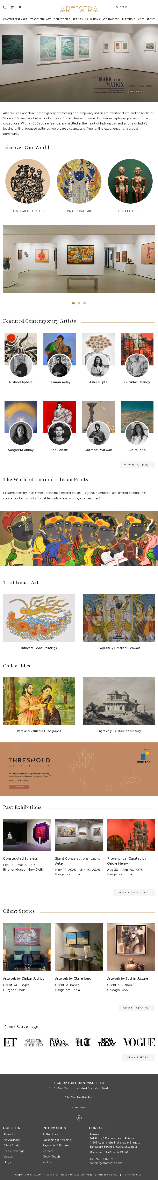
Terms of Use (132, 1174)
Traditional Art (40, 19)
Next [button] (155, 265)
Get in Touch (51, 1156)
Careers (48, 1151)
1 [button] (73, 303)
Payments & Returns (56, 1145)
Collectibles (62, 19)
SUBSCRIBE (79, 1107)
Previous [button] (3, 265)
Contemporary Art (15, 19)
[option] (79, 63)
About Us (9, 1134)
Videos (8, 1156)
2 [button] (79, 303)
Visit (141, 19)
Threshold (128, 19)
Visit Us (47, 1162)
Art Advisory (110, 19)
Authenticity (50, 1134)
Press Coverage (13, 1151)
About (151, 19)
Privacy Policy (107, 1174)
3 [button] (84, 303)
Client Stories (12, 1145)
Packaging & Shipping (57, 1140)
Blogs (7, 1162)
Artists (77, 19)
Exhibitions (92, 19)
